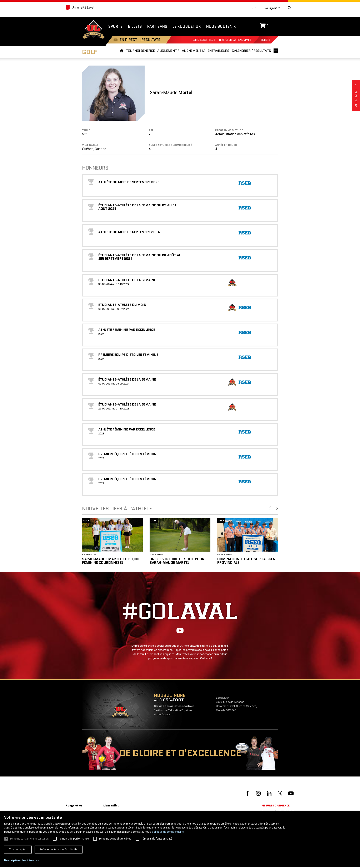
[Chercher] (289, 8)
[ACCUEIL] (122, 50)
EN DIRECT (128, 39)
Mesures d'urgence (276, 805)
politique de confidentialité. (168, 832)
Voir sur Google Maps (120, 711)
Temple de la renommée (235, 40)
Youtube (115, 39)
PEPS (254, 8)
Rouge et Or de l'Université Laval (93, 30)
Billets (265, 40)
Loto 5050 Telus (204, 40)
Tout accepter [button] (18, 849)
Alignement (356, 95)
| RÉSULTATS (150, 39)
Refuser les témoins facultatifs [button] (58, 849)
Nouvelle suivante (277, 508)
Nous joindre (272, 8)
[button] (21, 860)
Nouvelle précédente (270, 508)
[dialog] (180, 839)
